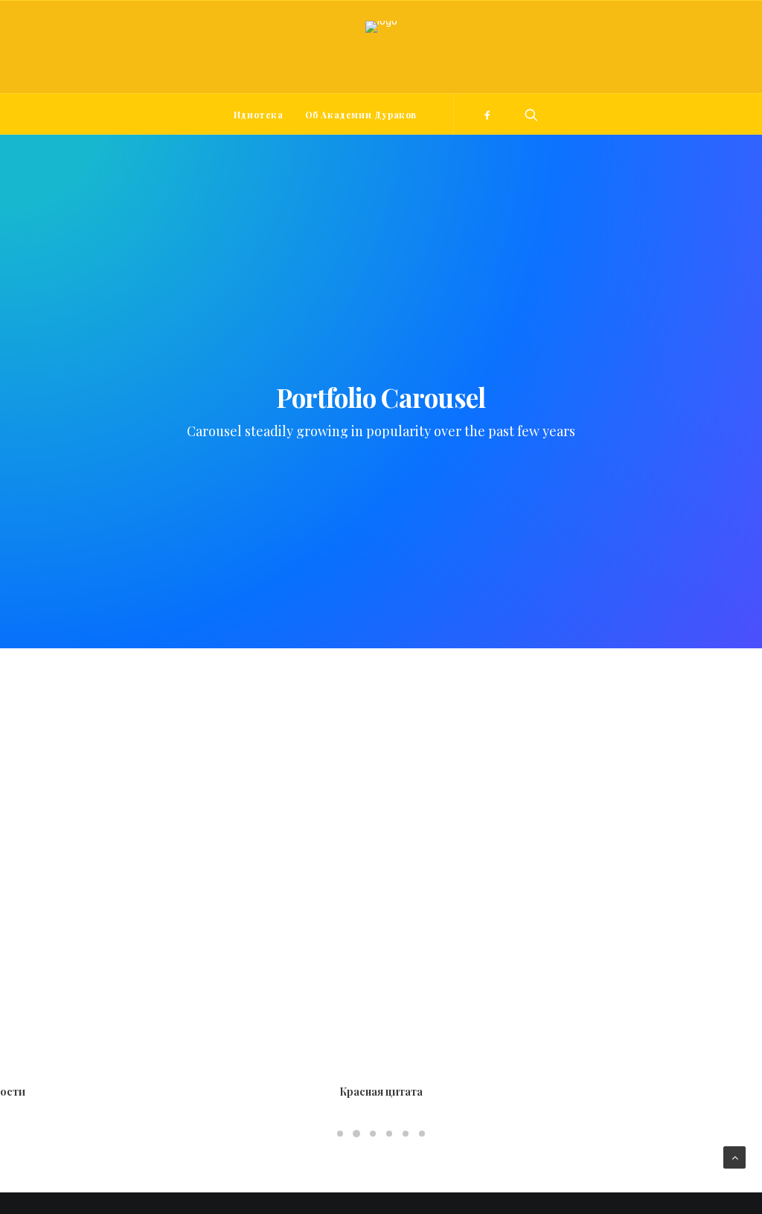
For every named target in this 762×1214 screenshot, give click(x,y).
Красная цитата (381, 1091)
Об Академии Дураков (361, 115)
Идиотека (259, 115)
